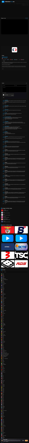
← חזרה (26, 18)
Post (3, 97)
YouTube (12, 59)
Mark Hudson (6, 136)
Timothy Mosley (6, 121)
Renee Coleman (6, 105)
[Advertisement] (14, 12)
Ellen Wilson (6, 131)
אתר (8, 59)
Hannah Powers (6, 109)
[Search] (2, 272)
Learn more (7, 441)
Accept (26, 440)
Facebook (16, 59)
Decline (23, 440)
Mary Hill (6, 145)
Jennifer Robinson (7, 126)
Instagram (23, 59)
